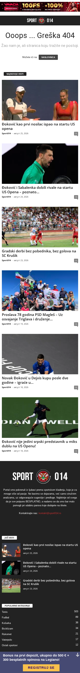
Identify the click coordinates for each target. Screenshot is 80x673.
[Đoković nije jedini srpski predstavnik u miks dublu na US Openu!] (40, 417)
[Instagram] (36, 520)
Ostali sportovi (9, 645)
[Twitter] (51, 520)
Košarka (6, 623)
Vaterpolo (7, 639)
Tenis (5, 612)
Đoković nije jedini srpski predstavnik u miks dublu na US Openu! (39, 443)
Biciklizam (7, 628)
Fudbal (5, 617)
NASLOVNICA (48, 57)
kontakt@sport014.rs (50, 513)
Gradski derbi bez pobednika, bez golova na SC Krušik (39, 253)
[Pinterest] (44, 520)
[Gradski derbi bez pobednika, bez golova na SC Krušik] (40, 227)
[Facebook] (29, 520)
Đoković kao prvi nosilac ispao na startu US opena (38, 126)
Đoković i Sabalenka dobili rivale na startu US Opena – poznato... (37, 189)
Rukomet (7, 634)
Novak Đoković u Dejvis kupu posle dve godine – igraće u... (35, 380)
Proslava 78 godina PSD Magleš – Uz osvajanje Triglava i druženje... (32, 316)
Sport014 (6, 133)
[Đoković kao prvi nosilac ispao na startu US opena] (40, 100)
